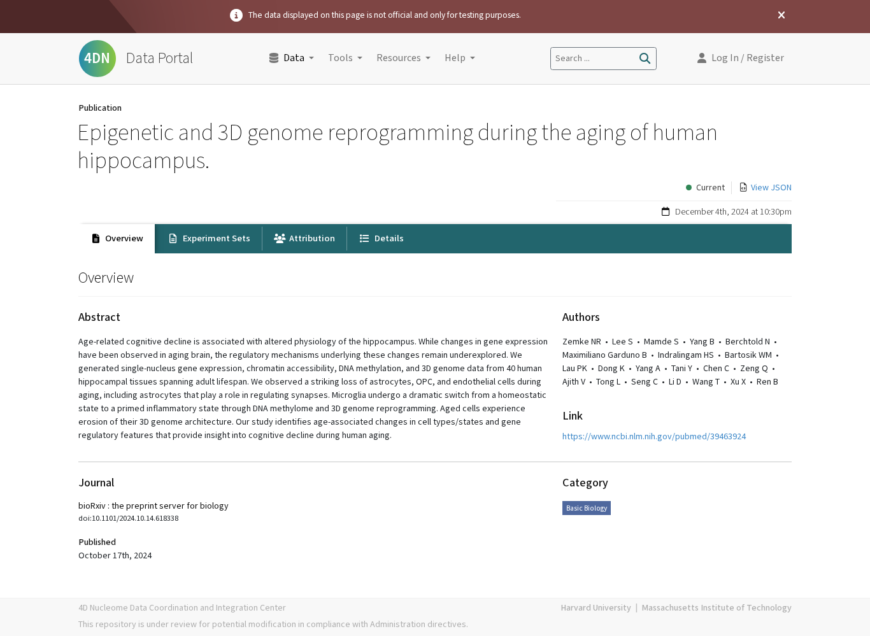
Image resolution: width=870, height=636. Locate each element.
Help (455, 58)
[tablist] (435, 238)
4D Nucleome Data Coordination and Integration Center (182, 608)
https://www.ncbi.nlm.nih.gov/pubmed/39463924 (654, 436)
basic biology (586, 508)
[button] (741, 58)
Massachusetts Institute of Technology (716, 608)
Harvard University (595, 608)
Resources (398, 58)
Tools (340, 58)
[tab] (116, 239)
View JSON (771, 188)
